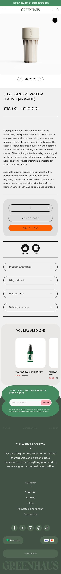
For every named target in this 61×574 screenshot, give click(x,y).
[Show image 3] (34, 79)
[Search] (52, 10)
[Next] (41, 79)
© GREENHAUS (31, 553)
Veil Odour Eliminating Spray (29, 372)
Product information (20, 266)
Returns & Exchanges (30, 508)
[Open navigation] (4, 10)
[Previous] (20, 79)
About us (30, 492)
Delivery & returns (19, 307)
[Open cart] (57, 9)
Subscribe (46, 403)
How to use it (16, 293)
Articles (30, 497)
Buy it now (30, 228)
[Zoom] (54, 20)
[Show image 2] (30, 79)
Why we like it (16, 280)
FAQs (30, 503)
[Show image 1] (26, 79)
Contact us (30, 514)
